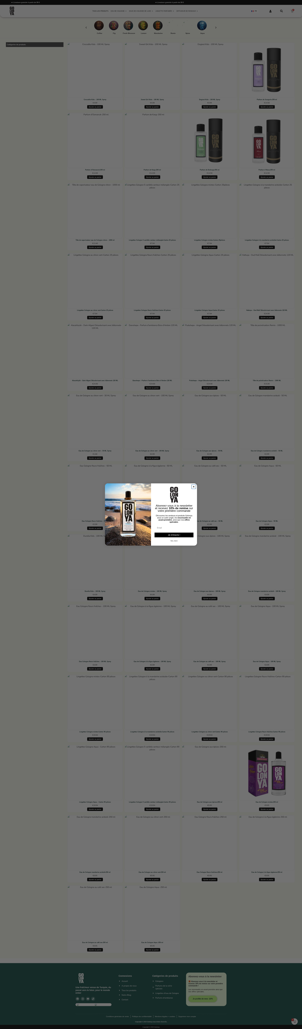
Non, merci (174, 541)
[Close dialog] (194, 487)
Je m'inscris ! (174, 535)
